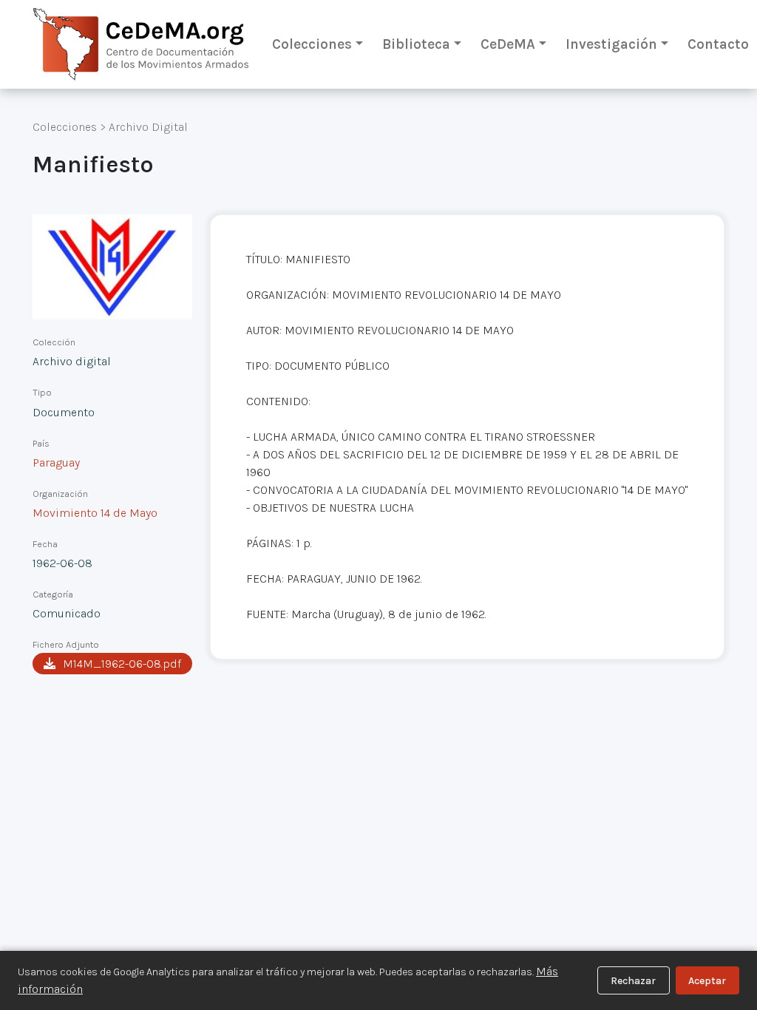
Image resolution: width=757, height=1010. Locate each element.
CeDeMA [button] (508, 43)
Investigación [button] (611, 43)
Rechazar (633, 981)
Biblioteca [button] (416, 43)
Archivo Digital (148, 127)
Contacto (718, 43)
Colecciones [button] (312, 43)
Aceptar (707, 981)
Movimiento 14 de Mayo (95, 513)
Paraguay (56, 462)
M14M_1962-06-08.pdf (122, 664)
